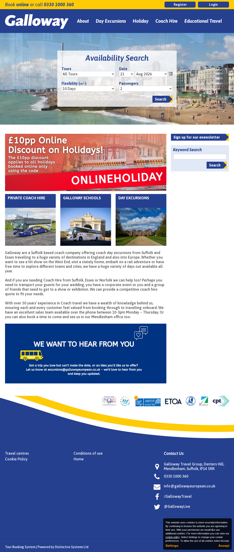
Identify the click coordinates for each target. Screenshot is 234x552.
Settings (171, 545)
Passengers (128, 83)
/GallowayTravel (178, 496)
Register (180, 4)
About (83, 21)
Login (213, 4)
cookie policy (172, 537)
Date (123, 69)
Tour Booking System (20, 547)
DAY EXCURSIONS (133, 198)
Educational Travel (203, 21)
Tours (66, 69)
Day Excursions (111, 21)
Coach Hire (166, 21)
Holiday (141, 21)
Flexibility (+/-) (73, 83)
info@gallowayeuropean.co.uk (189, 486)
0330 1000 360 (59, 4)
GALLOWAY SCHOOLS (82, 198)
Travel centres (17, 453)
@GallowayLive (177, 506)
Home (79, 459)
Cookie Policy (16, 459)
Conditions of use (88, 453)
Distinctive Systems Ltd (71, 547)
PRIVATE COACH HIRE (26, 198)
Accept (223, 545)
